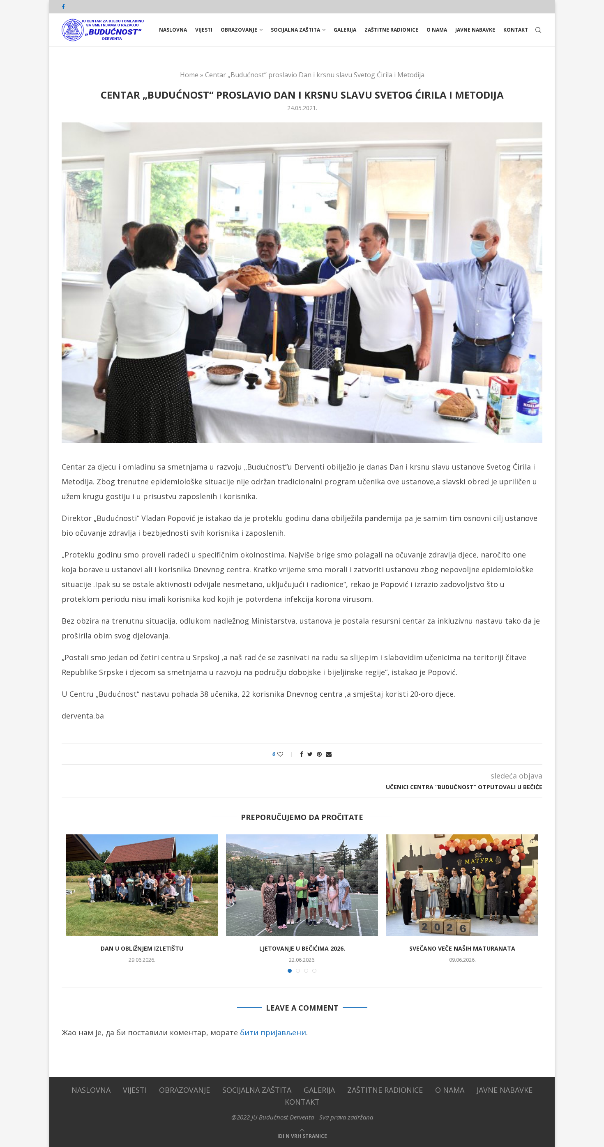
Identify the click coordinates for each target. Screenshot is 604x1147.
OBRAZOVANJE (239, 29)
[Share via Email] (329, 754)
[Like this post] (285, 754)
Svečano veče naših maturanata (462, 948)
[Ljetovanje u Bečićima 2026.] (302, 885)
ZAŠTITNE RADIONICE (391, 29)
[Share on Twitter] (310, 754)
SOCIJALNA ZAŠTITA (295, 29)
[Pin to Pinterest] (319, 754)
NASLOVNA (173, 29)
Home (189, 74)
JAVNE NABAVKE (475, 29)
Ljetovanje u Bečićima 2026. (302, 948)
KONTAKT (515, 29)
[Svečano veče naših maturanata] (462, 885)
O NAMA (436, 29)
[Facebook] (63, 6)
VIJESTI (203, 29)
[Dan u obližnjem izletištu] (142, 885)
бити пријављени (273, 1032)
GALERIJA (345, 29)
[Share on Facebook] (301, 754)
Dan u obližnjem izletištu (142, 948)
